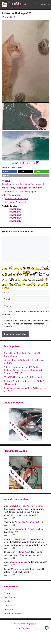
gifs (12, 188)
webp (17, 195)
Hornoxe (8, 605)
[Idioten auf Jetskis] (25, 424)
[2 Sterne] (4, 167)
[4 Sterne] (7, 167)
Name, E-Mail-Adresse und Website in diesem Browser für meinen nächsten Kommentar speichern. (26, 324)
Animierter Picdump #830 (27, 522)
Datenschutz (19, 624)
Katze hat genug (19, 562)
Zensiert (8, 601)
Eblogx (7, 593)
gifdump (6, 188)
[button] (36, 4)
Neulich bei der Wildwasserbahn (26, 506)
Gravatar (12, 311)
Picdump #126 (14, 218)
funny (38, 184)
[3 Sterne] (6, 167)
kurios (18, 188)
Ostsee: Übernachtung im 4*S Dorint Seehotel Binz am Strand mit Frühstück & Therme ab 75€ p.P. (23, 370)
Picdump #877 (22, 529)
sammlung (25, 191)
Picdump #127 (14, 209)
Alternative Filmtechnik (16, 202)
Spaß (33, 191)
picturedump (8, 191)
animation (9, 184)
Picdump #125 (14, 215)
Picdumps (8, 609)
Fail (32, 184)
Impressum (32, 624)
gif (43, 184)
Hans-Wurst (9, 597)
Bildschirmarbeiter (12, 613)
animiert (19, 184)
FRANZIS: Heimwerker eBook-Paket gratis (24, 377)
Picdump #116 (14, 221)
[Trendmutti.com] (14, 4)
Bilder (7, 180)
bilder (27, 184)
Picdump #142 (14, 212)
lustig (24, 188)
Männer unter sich (19, 569)
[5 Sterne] (9, 167)
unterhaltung (8, 195)
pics (40, 188)
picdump (33, 188)
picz (17, 191)
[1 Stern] (2, 167)
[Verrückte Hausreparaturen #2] (25, 472)
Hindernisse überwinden (16, 198)
